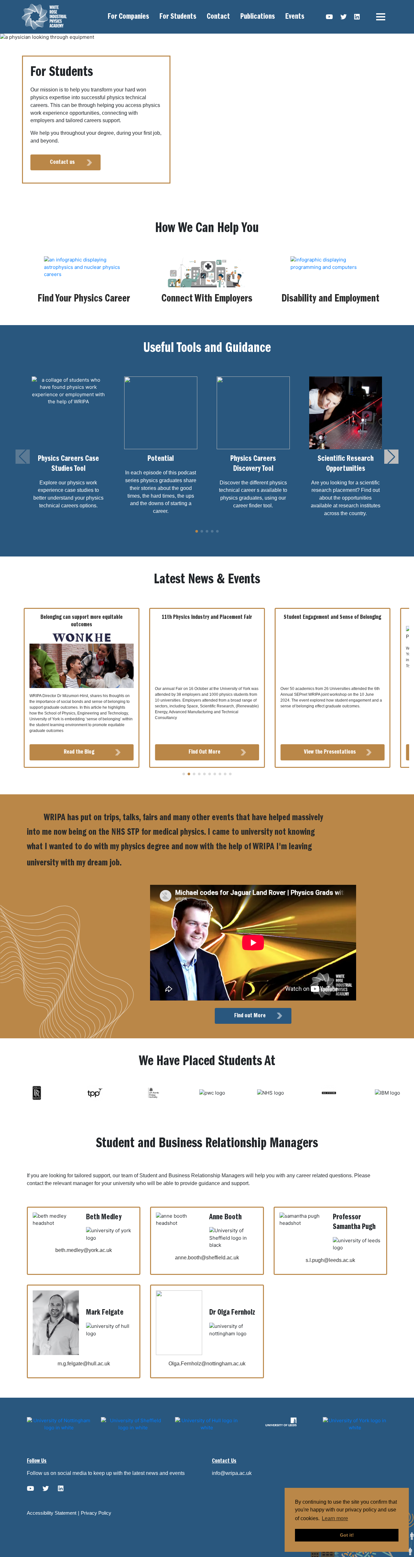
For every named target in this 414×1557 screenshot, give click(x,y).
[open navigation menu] (381, 16)
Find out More (250, 1015)
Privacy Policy (96, 1513)
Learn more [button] (335, 1518)
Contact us (62, 162)
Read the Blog (79, 752)
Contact (218, 16)
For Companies (128, 16)
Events (294, 16)
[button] (391, 457)
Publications (257, 16)
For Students (177, 16)
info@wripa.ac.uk (232, 1473)
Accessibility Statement (51, 1513)
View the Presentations (330, 752)
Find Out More (204, 752)
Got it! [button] (347, 1535)
